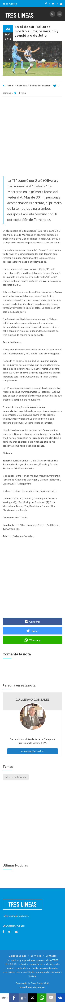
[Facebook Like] (23, 997)
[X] (32, 997)
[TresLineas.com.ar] (19, 14)
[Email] (51, 997)
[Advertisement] (32, 138)
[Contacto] (61, 3)
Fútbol (10, 85)
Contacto (51, 955)
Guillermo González (32, 699)
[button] (9, 58)
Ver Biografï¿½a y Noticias (32, 751)
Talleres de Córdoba (16, 776)
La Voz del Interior (40, 85)
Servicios (36, 955)
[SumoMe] (60, 997)
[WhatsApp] (41, 997)
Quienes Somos (17, 955)
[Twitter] (55, 3)
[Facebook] (47, 3)
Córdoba (22, 85)
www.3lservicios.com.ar (32, 987)
